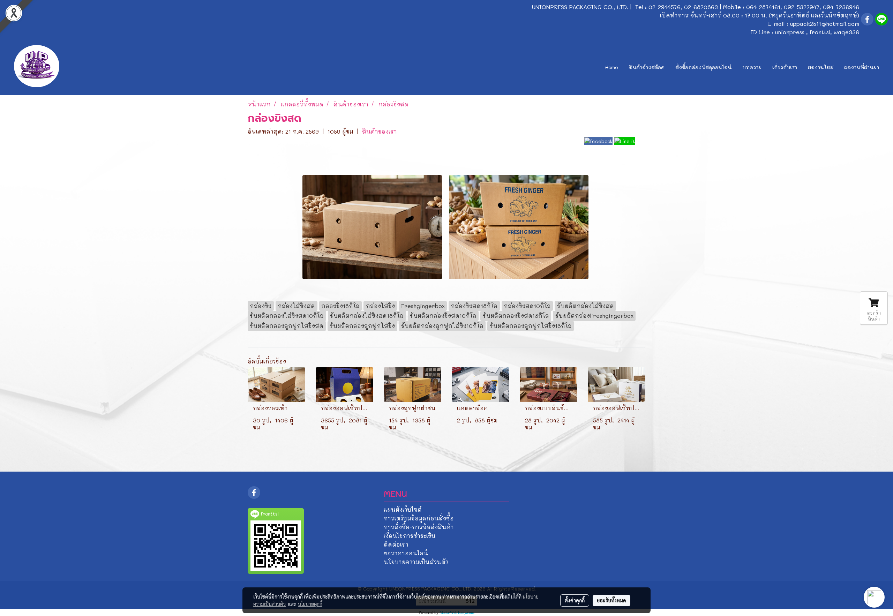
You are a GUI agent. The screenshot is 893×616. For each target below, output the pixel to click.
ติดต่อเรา (396, 544)
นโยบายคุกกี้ (310, 604)
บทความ (751, 67)
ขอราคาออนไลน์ (406, 553)
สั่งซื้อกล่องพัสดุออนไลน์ (703, 67)
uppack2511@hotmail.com (824, 23)
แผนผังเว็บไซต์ (403, 509)
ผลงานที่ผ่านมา (861, 67)
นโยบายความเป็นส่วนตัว (416, 561)
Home (611, 67)
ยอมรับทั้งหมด (611, 600)
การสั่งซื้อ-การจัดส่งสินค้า (419, 527)
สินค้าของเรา (379, 131)
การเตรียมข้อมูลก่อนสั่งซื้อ (419, 518)
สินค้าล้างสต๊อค (647, 67)
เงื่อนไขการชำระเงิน (410, 535)
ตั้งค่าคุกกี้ (575, 600)
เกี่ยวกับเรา (784, 67)
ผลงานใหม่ (820, 67)
